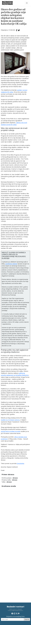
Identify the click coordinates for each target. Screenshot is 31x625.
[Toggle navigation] (27, 2)
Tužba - (7, 482)
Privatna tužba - (9, 480)
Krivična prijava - (10, 478)
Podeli (2, 470)
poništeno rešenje (11, 264)
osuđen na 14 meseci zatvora (10, 420)
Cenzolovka (20, 463)
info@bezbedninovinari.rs (17, 610)
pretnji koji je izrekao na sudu (10, 431)
